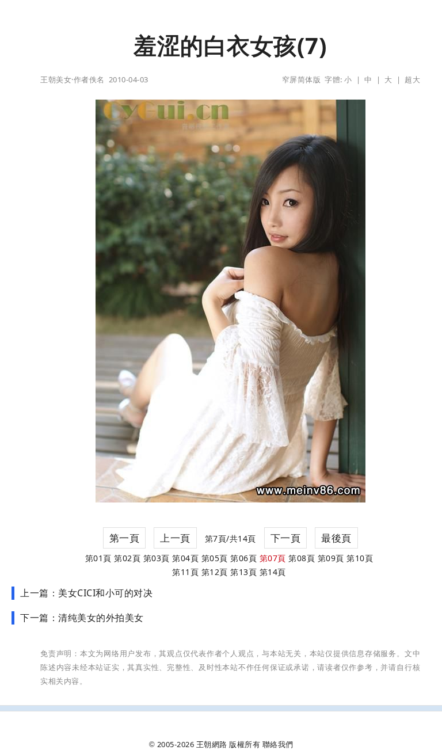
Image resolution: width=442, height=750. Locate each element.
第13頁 (243, 571)
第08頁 (301, 558)
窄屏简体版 (301, 79)
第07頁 (273, 558)
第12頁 (214, 571)
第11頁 (185, 571)
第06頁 (243, 558)
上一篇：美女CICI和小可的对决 (86, 593)
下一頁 (285, 538)
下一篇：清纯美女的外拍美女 (82, 617)
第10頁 (359, 558)
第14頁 (273, 571)
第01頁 (98, 558)
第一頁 (124, 538)
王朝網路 (211, 744)
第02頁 (127, 558)
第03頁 (156, 558)
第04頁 (185, 558)
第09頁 (331, 558)
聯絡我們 (278, 744)
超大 (412, 79)
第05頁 (214, 558)
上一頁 (175, 538)
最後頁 (336, 538)
